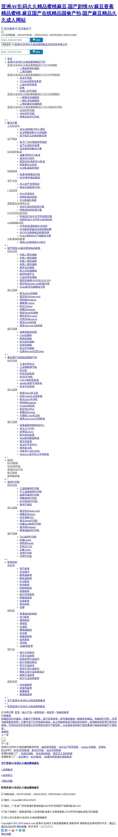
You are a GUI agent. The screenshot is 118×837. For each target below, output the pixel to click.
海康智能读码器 (28, 332)
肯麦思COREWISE (30, 451)
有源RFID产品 (15, 469)
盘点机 (23, 370)
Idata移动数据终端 (29, 438)
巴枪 (22, 87)
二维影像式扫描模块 (31, 104)
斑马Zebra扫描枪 (29, 293)
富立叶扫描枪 (27, 348)
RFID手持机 (26, 376)
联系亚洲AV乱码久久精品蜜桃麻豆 (26, 706)
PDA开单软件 (27, 193)
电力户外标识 (27, 652)
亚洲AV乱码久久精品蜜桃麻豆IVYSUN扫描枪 (32, 65)
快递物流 (12, 171)
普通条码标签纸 (28, 613)
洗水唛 (23, 633)
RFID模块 (12, 463)
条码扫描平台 (27, 274)
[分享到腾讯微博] (16, 830)
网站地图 (21, 826)
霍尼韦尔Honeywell (30, 296)
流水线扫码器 (43, 753)
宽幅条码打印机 (28, 498)
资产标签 (25, 568)
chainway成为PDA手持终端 (34, 454)
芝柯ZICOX (26, 546)
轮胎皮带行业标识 (29, 659)
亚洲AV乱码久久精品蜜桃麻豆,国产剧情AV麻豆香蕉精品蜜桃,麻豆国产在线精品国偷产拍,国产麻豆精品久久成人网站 (59, 13)
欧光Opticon (26, 306)
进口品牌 (12, 290)
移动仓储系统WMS (30, 187)
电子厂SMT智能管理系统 (33, 142)
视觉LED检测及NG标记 (32, 242)
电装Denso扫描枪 (29, 312)
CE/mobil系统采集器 (30, 81)
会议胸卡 (25, 572)
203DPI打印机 (27, 110)
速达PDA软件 (27, 158)
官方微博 (9, 28)
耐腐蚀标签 (26, 597)
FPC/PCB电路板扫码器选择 (34, 232)
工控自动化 (13, 126)
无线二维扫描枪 (28, 254)
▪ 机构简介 (7, 775)
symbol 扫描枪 (88, 747)
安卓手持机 (26, 78)
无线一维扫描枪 (28, 258)
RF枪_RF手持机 (28, 91)
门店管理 (12, 190)
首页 (9, 58)
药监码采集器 (27, 373)
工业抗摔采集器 (28, 84)
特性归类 (12, 251)
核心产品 (27, 712)
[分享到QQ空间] (9, 830)
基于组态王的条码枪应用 (33, 135)
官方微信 (23, 28)
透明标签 (25, 620)
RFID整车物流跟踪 (30, 177)
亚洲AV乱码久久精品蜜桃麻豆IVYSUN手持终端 (33, 74)
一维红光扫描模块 (29, 100)
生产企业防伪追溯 (29, 145)
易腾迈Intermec (27, 309)
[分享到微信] (23, 830)
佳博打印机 (26, 553)
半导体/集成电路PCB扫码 (33, 226)
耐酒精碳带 (26, 694)
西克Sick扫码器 (28, 322)
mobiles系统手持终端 (31, 383)
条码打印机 (13, 482)
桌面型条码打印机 (29, 495)
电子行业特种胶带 (29, 678)
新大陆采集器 (27, 435)
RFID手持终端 (21, 750)
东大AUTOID (27, 428)
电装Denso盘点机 (29, 393)
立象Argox (25, 549)
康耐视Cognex (27, 303)
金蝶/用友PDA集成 (30, 155)
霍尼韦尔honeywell (30, 511)
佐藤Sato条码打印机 (30, 524)
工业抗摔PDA (27, 364)
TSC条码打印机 (28, 536)
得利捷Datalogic (28, 299)
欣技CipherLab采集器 (31, 396)
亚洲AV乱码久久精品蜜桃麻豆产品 (26, 62)
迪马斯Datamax (28, 527)
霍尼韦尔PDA (27, 409)
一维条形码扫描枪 (29, 68)
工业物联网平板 (28, 367)
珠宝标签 (25, 604)
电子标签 (12, 472)
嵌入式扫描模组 (28, 270)
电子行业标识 (27, 665)
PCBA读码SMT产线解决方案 (35, 235)
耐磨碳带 (25, 691)
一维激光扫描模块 (29, 97)
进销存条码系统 (28, 197)
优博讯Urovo (26, 431)
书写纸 (23, 643)
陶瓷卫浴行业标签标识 (32, 672)
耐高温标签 (26, 575)
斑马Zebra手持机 (29, 399)
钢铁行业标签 (27, 675)
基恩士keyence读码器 (31, 325)
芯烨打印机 (26, 556)
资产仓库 (12, 181)
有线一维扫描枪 (28, 264)
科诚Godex (25, 540)
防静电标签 (26, 588)
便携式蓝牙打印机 (29, 116)
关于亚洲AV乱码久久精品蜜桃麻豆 (26, 700)
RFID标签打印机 (29, 501)
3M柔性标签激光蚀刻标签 (58, 756)
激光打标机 (26, 504)
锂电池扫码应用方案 (31, 210)
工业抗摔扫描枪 (28, 277)
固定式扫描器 (27, 267)
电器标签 (25, 591)
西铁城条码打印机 (29, 530)
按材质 (11, 610)
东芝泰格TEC (27, 517)
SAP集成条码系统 (29, 168)
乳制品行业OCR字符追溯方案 (36, 216)
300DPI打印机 (27, 113)
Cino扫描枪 (26, 335)
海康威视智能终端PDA (32, 425)
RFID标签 (36, 756)
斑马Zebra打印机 (29, 520)
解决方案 (12, 122)
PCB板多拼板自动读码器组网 (35, 229)
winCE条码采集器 (29, 380)
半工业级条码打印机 (31, 491)
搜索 (37, 40)
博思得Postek (26, 543)
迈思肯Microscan (28, 319)
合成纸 (23, 626)
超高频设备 (13, 476)
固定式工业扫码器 (63, 753)
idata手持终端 (53, 750)
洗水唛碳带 (26, 684)
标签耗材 (12, 562)
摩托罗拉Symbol (28, 316)
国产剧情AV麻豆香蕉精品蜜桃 (23, 248)
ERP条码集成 (14, 151)
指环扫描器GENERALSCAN (35, 280)
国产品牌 (12, 329)
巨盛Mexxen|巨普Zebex (32, 351)
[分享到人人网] (20, 830)
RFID (10, 460)
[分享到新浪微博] (13, 830)
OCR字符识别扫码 (17, 213)
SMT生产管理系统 (69, 747)
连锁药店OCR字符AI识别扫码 (36, 219)
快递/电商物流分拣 (30, 174)
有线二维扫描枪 (28, 261)
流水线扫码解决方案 (31, 148)
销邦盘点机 (26, 447)
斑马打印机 (38, 750)
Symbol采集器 (27, 406)
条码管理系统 (48, 747)
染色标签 (25, 639)
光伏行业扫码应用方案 (32, 206)
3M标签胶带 (26, 646)
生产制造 (12, 139)
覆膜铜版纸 (26, 630)
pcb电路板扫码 (15, 222)
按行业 (11, 649)
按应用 (11, 565)
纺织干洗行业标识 (29, 668)
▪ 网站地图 (7, 781)
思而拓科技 (47, 826)
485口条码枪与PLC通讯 (32, 129)
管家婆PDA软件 (28, 164)
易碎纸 (23, 623)
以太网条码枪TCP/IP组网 (33, 132)
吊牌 (22, 607)
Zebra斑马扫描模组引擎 (32, 287)
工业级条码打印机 (29, 488)
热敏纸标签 (26, 636)
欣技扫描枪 (26, 345)
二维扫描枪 (26, 71)
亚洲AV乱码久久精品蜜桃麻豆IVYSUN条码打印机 (34, 107)
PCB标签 (24, 581)
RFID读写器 (13, 466)
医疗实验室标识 (28, 662)
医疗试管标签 (27, 594)
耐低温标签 (26, 578)
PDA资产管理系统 (29, 184)
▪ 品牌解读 (7, 769)
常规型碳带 (26, 688)
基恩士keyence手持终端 (32, 418)
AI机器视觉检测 (16, 239)
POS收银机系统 (28, 200)
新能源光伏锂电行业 (18, 203)
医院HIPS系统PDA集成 (32, 161)
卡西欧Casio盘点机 (30, 415)
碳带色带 (12, 681)
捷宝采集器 (26, 441)
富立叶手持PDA (28, 444)
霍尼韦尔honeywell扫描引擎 (34, 283)
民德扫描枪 (26, 338)
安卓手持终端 (27, 386)
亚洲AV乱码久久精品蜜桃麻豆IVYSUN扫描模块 (33, 94)
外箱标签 (25, 601)
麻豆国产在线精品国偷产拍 (22, 357)
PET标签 (24, 617)
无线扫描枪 (27, 753)
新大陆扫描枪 (27, 341)
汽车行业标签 (27, 655)
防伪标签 (25, 584)
